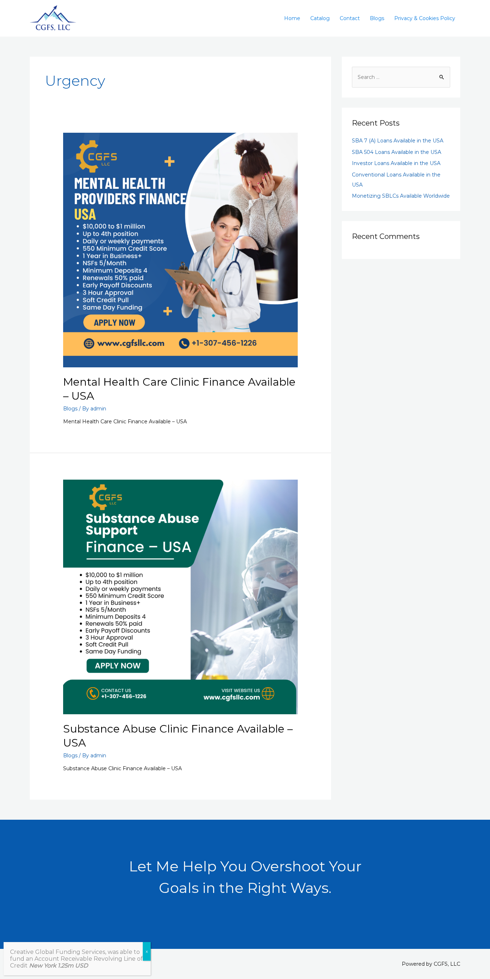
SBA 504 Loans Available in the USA (396, 152)
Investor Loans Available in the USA (396, 163)
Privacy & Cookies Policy (424, 18)
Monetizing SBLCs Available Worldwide (401, 196)
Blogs (377, 18)
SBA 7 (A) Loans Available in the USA (397, 140)
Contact (350, 18)
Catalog (320, 18)
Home (292, 18)
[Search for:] (401, 77)
